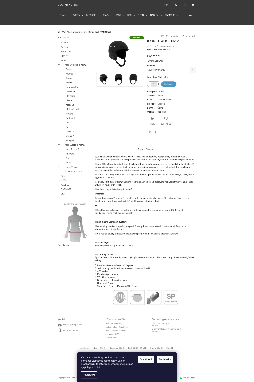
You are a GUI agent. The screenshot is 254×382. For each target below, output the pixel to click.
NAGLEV (65, 185)
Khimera (69, 154)
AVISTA (64, 47)
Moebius (69, 105)
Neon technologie (160, 323)
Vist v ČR (169, 348)
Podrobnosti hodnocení (158, 49)
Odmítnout (146, 359)
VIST (63, 194)
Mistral (69, 100)
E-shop (64, 42)
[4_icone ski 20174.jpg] (137, 297)
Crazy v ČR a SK (156, 348)
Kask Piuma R (72, 149)
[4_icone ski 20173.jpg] (120, 297)
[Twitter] (149, 132)
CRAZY (64, 56)
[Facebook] (155, 132)
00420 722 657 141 (70, 330)
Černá (160, 108)
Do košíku (168, 84)
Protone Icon (71, 118)
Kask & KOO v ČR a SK (137, 348)
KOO (63, 176)
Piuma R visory (74, 171)
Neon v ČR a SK (99, 348)
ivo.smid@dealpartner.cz (73, 325)
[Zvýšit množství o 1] (158, 84)
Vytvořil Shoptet (189, 378)
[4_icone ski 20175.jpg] (154, 297)
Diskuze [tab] (149, 149)
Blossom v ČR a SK (117, 348)
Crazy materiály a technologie (166, 329)
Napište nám (85, 348)
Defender (70, 91)
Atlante (69, 74)
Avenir (68, 82)
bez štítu (161, 112)
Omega (69, 158)
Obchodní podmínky (113, 324)
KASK (63, 60)
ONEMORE (66, 189)
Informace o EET (111, 334)
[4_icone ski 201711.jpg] (171, 297)
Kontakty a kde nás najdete (116, 327)
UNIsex (161, 104)
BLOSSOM (66, 51)
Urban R (69, 131)
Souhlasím (165, 359)
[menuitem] (64, 15)
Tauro (68, 78)
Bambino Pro (71, 87)
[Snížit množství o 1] (149, 84)
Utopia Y (69, 136)
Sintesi (68, 127)
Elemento (70, 96)
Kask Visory (71, 167)
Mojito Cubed (72, 109)
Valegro (69, 140)
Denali (68, 69)
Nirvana (69, 114)
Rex (67, 122)
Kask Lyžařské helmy (74, 145)
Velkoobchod (110, 338)
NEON (64, 180)
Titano (68, 162)
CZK (166, 5)
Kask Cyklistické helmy (75, 65)
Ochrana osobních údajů (115, 331)
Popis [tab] (140, 149)
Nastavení (89, 374)
